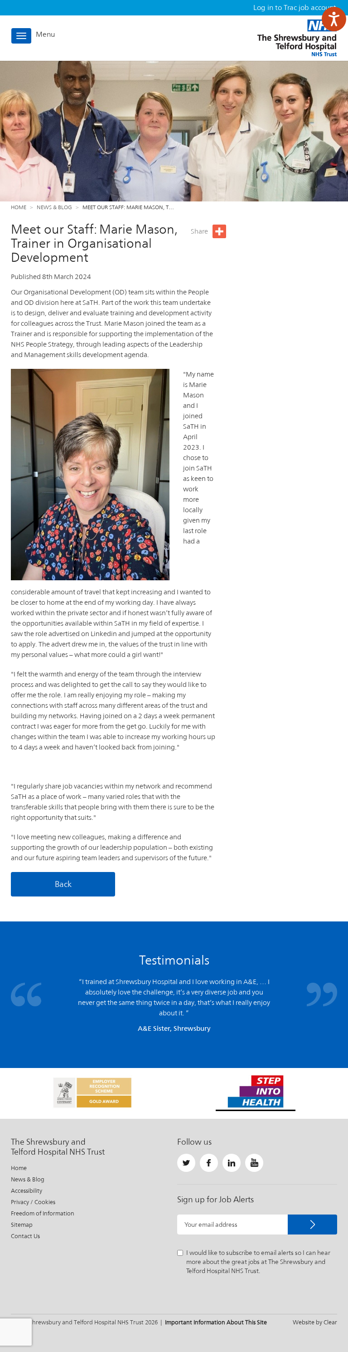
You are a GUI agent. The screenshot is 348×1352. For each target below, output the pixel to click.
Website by (315, 1322)
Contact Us (25, 1236)
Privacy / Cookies (33, 1202)
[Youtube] (254, 1163)
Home (18, 207)
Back (63, 884)
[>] (312, 1224)
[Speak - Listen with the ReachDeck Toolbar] (334, 19)
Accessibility (26, 1190)
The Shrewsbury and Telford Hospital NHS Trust (297, 38)
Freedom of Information (42, 1213)
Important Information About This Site (216, 1322)
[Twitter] (186, 1163)
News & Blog (54, 207)
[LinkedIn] (231, 1163)
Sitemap (22, 1224)
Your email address (210, 1224)
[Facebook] (209, 1163)
